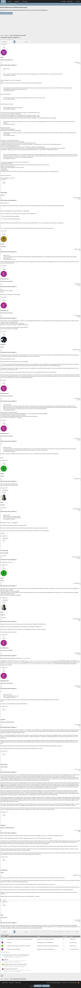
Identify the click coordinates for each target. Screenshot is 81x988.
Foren (3, 1)
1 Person (4, 900)
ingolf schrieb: (6, 515)
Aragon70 (3, 719)
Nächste (26, 41)
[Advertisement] (40, 24)
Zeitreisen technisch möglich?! (13, 949)
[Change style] (74, 1)
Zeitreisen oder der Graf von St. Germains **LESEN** (18, 945)
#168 (4, 423)
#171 (4, 540)
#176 (4, 710)
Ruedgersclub (4, 870)
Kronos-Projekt (19, 525)
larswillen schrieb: (7, 404)
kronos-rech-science (54, 699)
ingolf (2, 473)
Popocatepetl (4, 192)
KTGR (2, 57)
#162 (4, 183)
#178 (4, 815)
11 (18, 41)
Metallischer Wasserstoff (7, 368)
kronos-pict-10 (17, 699)
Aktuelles (9, 1)
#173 (4, 602)
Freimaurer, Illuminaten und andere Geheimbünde (48, 945)
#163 (4, 234)
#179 (4, 860)
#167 (4, 383)
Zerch (2, 915)
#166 (4, 335)
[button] (12, 1)
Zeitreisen (9, 942)
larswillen (3, 344)
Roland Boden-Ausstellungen (15, 703)
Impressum (24, 1)
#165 (4, 300)
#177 (4, 754)
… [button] (9, 41)
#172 (4, 568)
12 (20, 41)
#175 (4, 671)
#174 (4, 638)
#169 (4, 464)
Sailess (3, 39)
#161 (4, 47)
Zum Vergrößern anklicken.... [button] (9, 75)
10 (16, 41)
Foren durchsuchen (12, 4)
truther (2, 244)
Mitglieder (17, 1)
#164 (4, 269)
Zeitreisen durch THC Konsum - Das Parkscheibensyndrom (20, 939)
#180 (4, 905)
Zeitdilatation (56, 453)
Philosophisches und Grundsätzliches (45, 942)
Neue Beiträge (4, 4)
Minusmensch (4, 764)
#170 (4, 492)
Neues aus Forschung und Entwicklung (45, 939)
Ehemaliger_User (5, 278)
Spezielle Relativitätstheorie (37, 256)
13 (22, 41)
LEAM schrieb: (6, 68)
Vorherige (4, 41)
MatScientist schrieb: (7, 694)
